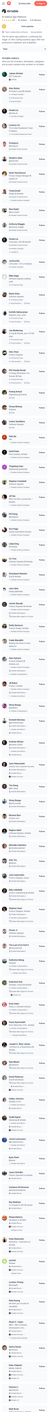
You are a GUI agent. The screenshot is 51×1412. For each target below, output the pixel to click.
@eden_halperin (15, 1368)
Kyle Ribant (14, 1062)
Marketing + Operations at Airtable (19, 1243)
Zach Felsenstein (17, 763)
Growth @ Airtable (16, 1080)
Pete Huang (14, 1300)
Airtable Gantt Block (18, 696)
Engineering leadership (18, 469)
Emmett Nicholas (17, 719)
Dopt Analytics (16, 101)
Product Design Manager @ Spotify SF (20, 177)
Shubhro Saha (15, 158)
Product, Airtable (16, 686)
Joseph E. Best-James (19, 1044)
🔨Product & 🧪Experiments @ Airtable (21, 1048)
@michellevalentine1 (17, 848)
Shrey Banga (15, 705)
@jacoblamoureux (16, 1142)
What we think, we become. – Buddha (21, 500)
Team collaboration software (16, 32)
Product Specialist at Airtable (20, 1175)
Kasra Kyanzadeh (17, 1022)
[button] (4, 74)
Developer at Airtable (17, 1220)
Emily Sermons (16, 625)
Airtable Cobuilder (17, 248)
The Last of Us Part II (19, 945)
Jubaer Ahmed (16, 73)
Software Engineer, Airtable (20, 833)
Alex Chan (14, 352)
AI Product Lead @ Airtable (20, 91)
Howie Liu (13, 110)
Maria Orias (14, 293)
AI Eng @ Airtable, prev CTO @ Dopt (21, 334)
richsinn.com (14, 818)
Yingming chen (16, 466)
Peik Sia (12, 436)
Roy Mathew (15, 1202)
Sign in (42, 3)
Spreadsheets (36, 32)
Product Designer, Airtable (19, 911)
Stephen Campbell (17, 481)
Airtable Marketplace (18, 613)
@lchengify (13, 1285)
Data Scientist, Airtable (18, 454)
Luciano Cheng (16, 1282)
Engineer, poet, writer (17, 315)
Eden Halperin (15, 1365)
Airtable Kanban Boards (19, 1338)
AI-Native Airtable (17, 94)
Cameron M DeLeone (19, 1187)
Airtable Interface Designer (20, 200)
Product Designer (16, 355)
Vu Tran (12, 558)
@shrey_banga (15, 803)
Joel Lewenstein (16, 875)
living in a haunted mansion (20, 1007)
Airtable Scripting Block (19, 674)
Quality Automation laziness (20, 532)
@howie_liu (13, 113)
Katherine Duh (16, 982)
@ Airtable (13, 547)
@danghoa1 (13, 517)
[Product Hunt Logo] (9, 3)
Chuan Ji (13, 930)
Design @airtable (16, 591)
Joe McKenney (16, 330)
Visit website (27, 26)
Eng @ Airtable (15, 576)
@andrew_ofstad (16, 744)
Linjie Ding (14, 543)
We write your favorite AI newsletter (19, 1304)
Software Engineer (16, 424)
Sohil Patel (14, 451)
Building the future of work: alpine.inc (20, 644)
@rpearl (12, 1160)
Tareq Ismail (14, 190)
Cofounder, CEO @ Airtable (20, 242)
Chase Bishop (15, 406)
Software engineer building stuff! (20, 280)
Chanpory (13, 143)
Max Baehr (14, 209)
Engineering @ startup (18, 394)
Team (5, 49)
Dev (10, 439)
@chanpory (13, 146)
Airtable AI (14, 252)
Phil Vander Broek (17, 370)
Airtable (13, 79)
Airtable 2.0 (17, 995)
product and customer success (21, 766)
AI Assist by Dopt (17, 98)
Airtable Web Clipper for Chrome (22, 616)
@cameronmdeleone (17, 1190)
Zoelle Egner (15, 1117)
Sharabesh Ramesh (18, 573)
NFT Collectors (15, 76)
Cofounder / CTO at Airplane (20, 264)
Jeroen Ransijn (16, 603)
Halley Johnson (16, 1098)
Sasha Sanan (15, 1346)
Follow (42, 74)
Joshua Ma (14, 261)
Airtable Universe (17, 777)
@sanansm (13, 1350)
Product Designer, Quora (19, 878)
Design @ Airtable (16, 194)
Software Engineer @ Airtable (21, 561)
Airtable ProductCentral (19, 149)
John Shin (13, 588)
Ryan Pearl (14, 1157)
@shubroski (13, 161)
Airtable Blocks (16, 733)
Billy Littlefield (15, 890)
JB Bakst (13, 683)
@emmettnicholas (16, 723)
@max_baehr (14, 212)
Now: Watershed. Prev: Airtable (21, 1025)
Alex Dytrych (15, 658)
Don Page (13, 529)
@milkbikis (13, 708)
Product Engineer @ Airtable (20, 606)
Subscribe (26, 3)
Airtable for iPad (16, 1230)
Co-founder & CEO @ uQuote (20, 1205)
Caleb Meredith (16, 640)
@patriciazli (13, 1390)
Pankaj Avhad (15, 391)
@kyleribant (14, 1065)
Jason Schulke (16, 1172)
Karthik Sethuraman (18, 312)
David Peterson (16, 1077)
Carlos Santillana (17, 421)
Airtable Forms (16, 1273)
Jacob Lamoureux (17, 1139)
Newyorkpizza (15, 1217)
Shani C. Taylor (16, 1322)
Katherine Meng (16, 960)
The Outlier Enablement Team (21, 134)
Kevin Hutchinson (17, 173)
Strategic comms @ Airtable (20, 985)
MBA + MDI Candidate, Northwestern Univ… (18, 1326)
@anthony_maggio (16, 227)
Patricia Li (13, 1387)
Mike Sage (14, 275)
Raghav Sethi (15, 830)
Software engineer (16, 296)
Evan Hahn (14, 1003)
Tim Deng (13, 785)
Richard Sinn (15, 815)
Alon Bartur (14, 88)
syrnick (12, 1260)
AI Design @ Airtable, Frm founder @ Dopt (19, 374)
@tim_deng (13, 788)
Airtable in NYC (15, 1101)
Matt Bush (14, 1409)
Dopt (28, 303)
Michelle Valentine (17, 845)
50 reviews (22, 20)
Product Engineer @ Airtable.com (17, 662)
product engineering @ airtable (21, 893)
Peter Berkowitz (16, 1239)
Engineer (12, 409)
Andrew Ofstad (16, 741)
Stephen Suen (15, 908)
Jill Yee (12, 496)
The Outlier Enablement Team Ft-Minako (21, 129)
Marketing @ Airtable (17, 1120)
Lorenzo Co (14, 125)
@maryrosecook (15, 948)
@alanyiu (12, 863)
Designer (12, 963)
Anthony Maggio (17, 224)
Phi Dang (13, 514)
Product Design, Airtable (19, 628)
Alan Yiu (13, 860)
